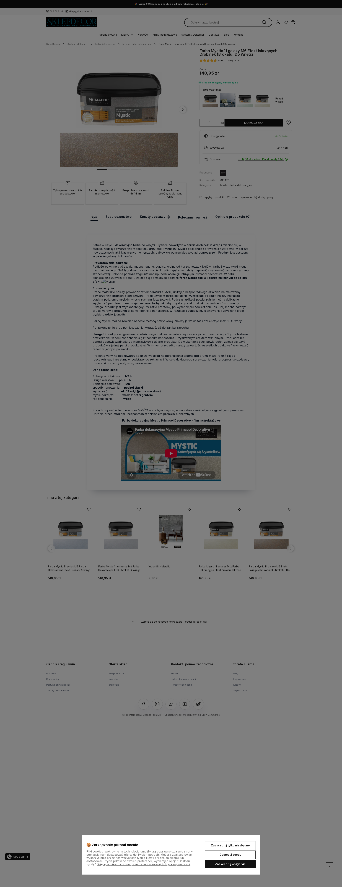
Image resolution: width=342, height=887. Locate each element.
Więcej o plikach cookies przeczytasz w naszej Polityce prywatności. (143, 864)
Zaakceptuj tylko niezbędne (230, 845)
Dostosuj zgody (230, 854)
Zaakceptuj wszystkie (230, 864)
